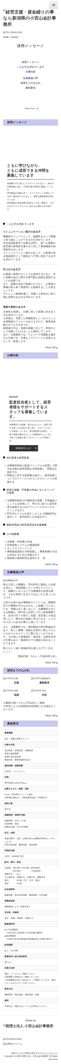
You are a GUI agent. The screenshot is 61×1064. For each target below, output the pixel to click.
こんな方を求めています (30, 67)
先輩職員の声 (30, 78)
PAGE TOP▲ (51, 347)
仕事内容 (30, 71)
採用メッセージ (30, 62)
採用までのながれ (30, 83)
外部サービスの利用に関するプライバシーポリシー (34, 1053)
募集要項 (30, 87)
